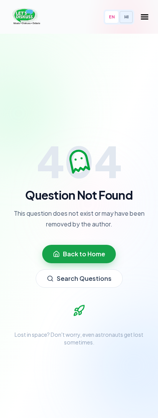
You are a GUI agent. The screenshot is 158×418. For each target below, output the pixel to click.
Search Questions (84, 278)
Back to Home (84, 254)
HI (126, 16)
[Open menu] (144, 17)
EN (112, 16)
